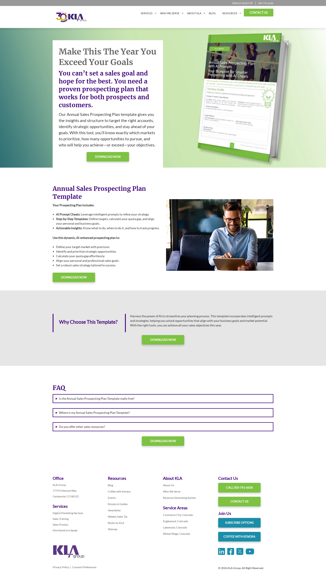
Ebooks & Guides (118, 504)
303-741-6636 (265, 3)
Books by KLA (116, 522)
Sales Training (61, 518)
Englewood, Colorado (175, 521)
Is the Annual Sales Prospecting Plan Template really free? (96, 398)
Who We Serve (171, 491)
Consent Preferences (84, 567)
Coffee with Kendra (119, 491)
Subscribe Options (239, 522)
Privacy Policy (61, 567)
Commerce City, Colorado (178, 514)
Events (112, 497)
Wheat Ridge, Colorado (176, 533)
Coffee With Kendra (239, 536)
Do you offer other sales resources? (82, 427)
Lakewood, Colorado (175, 527)
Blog (110, 485)
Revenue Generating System (179, 497)
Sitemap (112, 529)
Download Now (108, 156)
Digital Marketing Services (68, 513)
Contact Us (239, 501)
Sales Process (60, 524)
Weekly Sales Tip (242, 3)
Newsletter (114, 510)
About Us (168, 485)
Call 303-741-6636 (239, 487)
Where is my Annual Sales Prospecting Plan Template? (94, 412)
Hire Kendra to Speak (65, 530)
